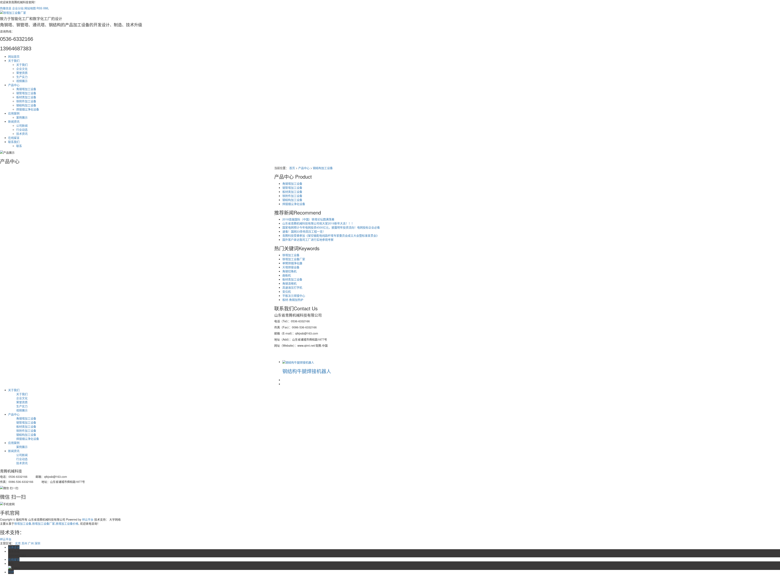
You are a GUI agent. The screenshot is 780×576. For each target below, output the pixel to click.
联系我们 (14, 142)
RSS (39, 8)
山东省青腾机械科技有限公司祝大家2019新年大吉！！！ (318, 223)
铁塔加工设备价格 (67, 523)
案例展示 (22, 117)
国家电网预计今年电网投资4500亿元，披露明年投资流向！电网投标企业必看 (331, 227)
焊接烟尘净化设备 (27, 109)
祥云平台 (87, 519)
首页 (292, 168)
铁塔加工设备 (290, 255)
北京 (18, 543)
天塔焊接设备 (290, 267)
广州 (31, 543)
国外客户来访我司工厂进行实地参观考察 (308, 239)
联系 (19, 146)
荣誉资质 (22, 73)
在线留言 (14, 138)
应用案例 (14, 113)
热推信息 (5, 8)
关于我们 (14, 60)
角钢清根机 (289, 283)
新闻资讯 (14, 121)
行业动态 (22, 129)
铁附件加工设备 (26, 101)
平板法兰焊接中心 (293, 295)
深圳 (37, 543)
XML (46, 8)
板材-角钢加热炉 (292, 300)
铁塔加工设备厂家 (293, 259)
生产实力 (22, 77)
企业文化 (22, 69)
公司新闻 (22, 125)
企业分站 (18, 8)
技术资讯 (22, 134)
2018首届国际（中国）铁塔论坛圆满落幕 (308, 219)
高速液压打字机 (292, 287)
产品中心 (14, 85)
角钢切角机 (289, 271)
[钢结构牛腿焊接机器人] (298, 362)
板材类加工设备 (26, 97)
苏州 (24, 543)
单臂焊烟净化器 (292, 263)
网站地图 (30, 8)
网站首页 (14, 56)
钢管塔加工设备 (26, 93)
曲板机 (286, 275)
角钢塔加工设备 (26, 89)
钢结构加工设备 (26, 105)
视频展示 (22, 81)
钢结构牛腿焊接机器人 (306, 370)
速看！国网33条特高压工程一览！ (303, 231)
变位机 (286, 291)
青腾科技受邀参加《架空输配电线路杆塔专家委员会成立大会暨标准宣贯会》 (330, 235)
